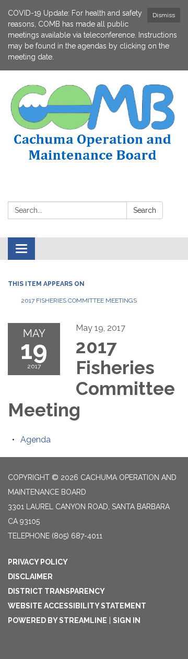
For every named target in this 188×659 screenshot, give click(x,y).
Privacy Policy (38, 562)
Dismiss (163, 15)
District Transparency (56, 591)
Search (144, 210)
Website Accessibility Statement (77, 606)
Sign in (126, 620)
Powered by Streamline (57, 620)
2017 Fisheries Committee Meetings (79, 300)
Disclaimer (30, 576)
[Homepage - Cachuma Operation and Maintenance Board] (94, 123)
